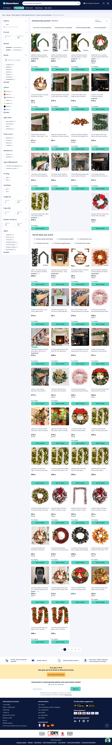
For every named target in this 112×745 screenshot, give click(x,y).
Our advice (41, 704)
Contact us (6, 712)
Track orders (6, 704)
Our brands (41, 712)
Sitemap (30, 742)
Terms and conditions (73, 742)
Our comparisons (43, 710)
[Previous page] (61, 649)
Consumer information (89, 742)
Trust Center (62, 742)
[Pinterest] (88, 721)
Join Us (5, 720)
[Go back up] (107, 725)
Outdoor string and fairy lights (44, 15)
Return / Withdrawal (9, 707)
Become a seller (7, 718)
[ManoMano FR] (39, 725)
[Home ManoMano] (11, 3)
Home (3, 15)
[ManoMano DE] (48, 725)
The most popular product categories (49, 707)
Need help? (6, 710)
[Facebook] (79, 721)
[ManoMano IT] (43, 725)
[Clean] (79, 3)
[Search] (24, 3)
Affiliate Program (8, 723)
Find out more (68, 695)
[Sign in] (104, 3)
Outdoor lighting (16, 15)
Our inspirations (43, 715)
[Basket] (108, 3)
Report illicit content (9, 715)
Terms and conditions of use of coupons (15, 726)
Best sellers (41, 718)
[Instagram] (83, 721)
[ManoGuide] (108, 740)
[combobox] (101, 21)
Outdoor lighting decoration (28, 15)
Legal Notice (38, 742)
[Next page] (79, 649)
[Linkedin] (75, 721)
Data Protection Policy (50, 742)
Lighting (8, 15)
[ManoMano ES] (52, 725)
